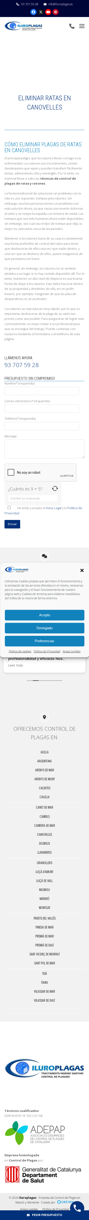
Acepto (44, 615)
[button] (82, 570)
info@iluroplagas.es (60, 4)
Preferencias (44, 641)
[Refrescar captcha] (55, 488)
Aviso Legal (53, 508)
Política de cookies (20, 651)
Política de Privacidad (47, 651)
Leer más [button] (46, 665)
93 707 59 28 (22, 365)
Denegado (44, 628)
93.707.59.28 (29, 4)
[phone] (72, 26)
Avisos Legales (71, 651)
